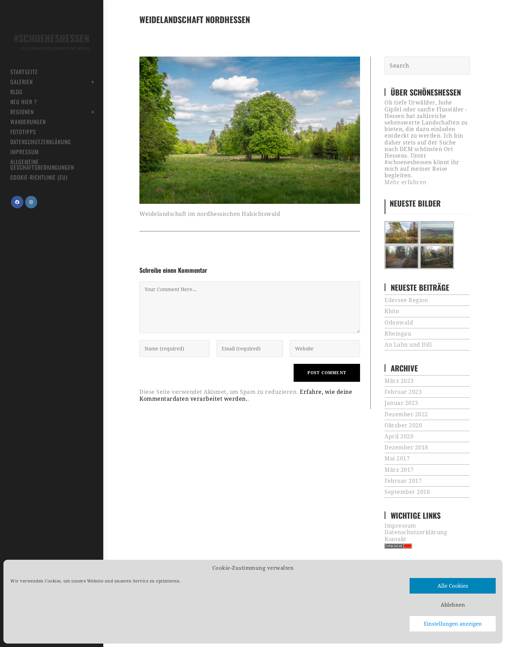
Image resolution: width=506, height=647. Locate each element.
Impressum (400, 525)
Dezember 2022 (406, 414)
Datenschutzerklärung (415, 532)
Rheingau (397, 333)
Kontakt (395, 539)
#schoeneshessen (51, 41)
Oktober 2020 (403, 425)
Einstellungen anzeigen (453, 624)
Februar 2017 (403, 481)
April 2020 (398, 436)
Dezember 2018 (406, 447)
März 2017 (399, 470)
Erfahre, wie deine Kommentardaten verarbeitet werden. (245, 395)
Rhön (391, 311)
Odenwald (398, 322)
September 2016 (407, 492)
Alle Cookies (453, 586)
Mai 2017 (397, 458)
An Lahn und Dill (408, 344)
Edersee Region (406, 300)
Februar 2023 (403, 392)
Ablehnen (453, 605)
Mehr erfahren (405, 182)
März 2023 (399, 381)
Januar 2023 (401, 403)
